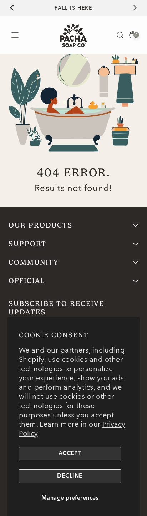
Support (27, 244)
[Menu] (15, 34)
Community (34, 262)
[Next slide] (139, 8)
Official (27, 281)
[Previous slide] (8, 8)
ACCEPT (70, 454)
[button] (120, 35)
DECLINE (69, 476)
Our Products (40, 225)
